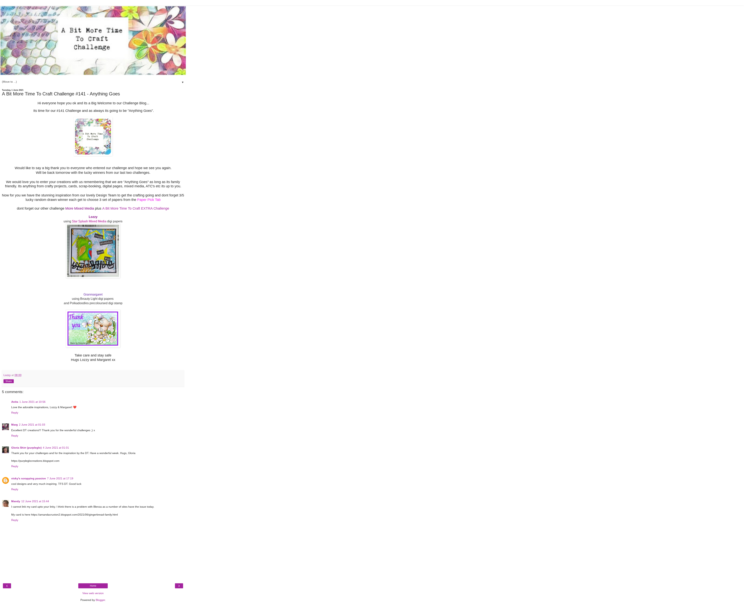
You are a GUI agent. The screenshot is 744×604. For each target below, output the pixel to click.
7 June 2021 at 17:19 (60, 478)
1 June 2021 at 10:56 (32, 401)
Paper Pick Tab (149, 200)
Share (8, 381)
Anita (14, 401)
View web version (93, 593)
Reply (14, 412)
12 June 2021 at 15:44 (35, 501)
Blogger (100, 599)
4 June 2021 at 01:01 (56, 447)
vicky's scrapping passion (28, 478)
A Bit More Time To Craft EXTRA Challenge (135, 208)
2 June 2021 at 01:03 (32, 424)
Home (93, 585)
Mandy (15, 501)
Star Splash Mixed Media (89, 221)
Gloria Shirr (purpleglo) (26, 447)
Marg (14, 424)
